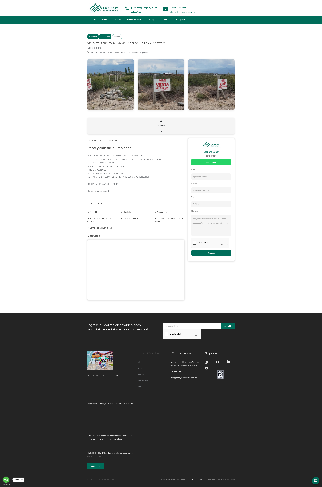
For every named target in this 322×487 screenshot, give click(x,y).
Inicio (94, 20)
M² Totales (161, 129)
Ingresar (181, 20)
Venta (140, 368)
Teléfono (194, 197)
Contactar (212, 162)
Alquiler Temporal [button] (134, 20)
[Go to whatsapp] (6, 480)
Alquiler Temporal (145, 380)
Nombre (194, 183)
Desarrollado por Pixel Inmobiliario (221, 479)
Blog (152, 20)
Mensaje (194, 211)
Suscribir (227, 326)
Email (193, 170)
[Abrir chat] (315, 480)
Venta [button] (104, 20)
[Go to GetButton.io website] (6, 484)
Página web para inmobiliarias (173, 479)
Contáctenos (165, 20)
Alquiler (118, 20)
